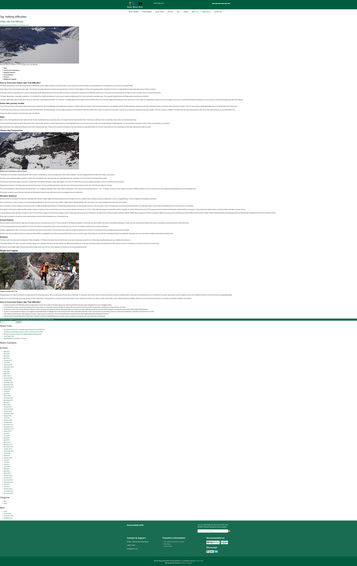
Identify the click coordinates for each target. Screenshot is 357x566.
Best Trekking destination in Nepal (174, 541)
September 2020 (9, 413)
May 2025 (6, 356)
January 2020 (8, 422)
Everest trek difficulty (19, 319)
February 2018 (8, 458)
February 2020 (8, 420)
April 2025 (7, 358)
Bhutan (170, 12)
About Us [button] (195, 12)
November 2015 (8, 482)
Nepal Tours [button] (159, 12)
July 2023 (6, 369)
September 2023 (9, 367)
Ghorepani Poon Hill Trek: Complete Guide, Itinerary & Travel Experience (24, 329)
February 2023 (8, 378)
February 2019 (8, 444)
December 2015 (8, 480)
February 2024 (8, 365)
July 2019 (6, 433)
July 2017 (6, 460)
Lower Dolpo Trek (9, 336)
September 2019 (9, 429)
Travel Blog (206, 12)
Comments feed (8, 516)
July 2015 (6, 484)
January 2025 (8, 360)
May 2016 (6, 469)
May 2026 (6, 351)
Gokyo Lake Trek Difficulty (11, 21)
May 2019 (6, 438)
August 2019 (7, 431)
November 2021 (8, 400)
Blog (7, 319)
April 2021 (7, 402)
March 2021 (7, 404)
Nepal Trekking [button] (134, 12)
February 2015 (8, 489)
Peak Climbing (147, 12)
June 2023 (7, 371)
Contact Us (218, 12)
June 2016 (7, 466)
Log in (5, 511)
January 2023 (8, 380)
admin (27, 25)
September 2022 (9, 387)
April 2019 (7, 440)
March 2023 (7, 376)
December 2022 (8, 382)
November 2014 (8, 493)
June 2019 (7, 435)
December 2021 (8, 398)
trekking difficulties (48, 319)
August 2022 (7, 389)
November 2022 (8, 384)
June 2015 (7, 486)
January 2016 (8, 477)
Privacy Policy (199, 561)
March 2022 (7, 395)
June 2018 (7, 453)
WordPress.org (8, 518)
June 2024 (7, 362)
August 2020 (7, 415)
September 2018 (9, 451)
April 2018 (7, 455)
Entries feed (7, 513)
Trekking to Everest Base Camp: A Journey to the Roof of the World (23, 332)
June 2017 (7, 462)
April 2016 (7, 471)
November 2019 (8, 427)
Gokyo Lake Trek (7, 240)
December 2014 (8, 491)
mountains (39, 319)
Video (5, 503)
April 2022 (7, 393)
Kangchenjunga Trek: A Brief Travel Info (15, 338)
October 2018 (8, 449)
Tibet (178, 12)
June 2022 (7, 391)
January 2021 (8, 407)
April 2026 (7, 353)
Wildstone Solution (186, 563)
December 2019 (8, 424)
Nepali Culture (168, 546)
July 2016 (6, 464)
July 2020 (6, 418)
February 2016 (8, 475)
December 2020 (8, 409)
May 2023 (6, 373)
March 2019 (7, 442)
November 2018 (8, 446)
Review (186, 12)
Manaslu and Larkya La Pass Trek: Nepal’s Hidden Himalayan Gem (23, 334)
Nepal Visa (167, 544)
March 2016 (7, 473)
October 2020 (8, 411)
